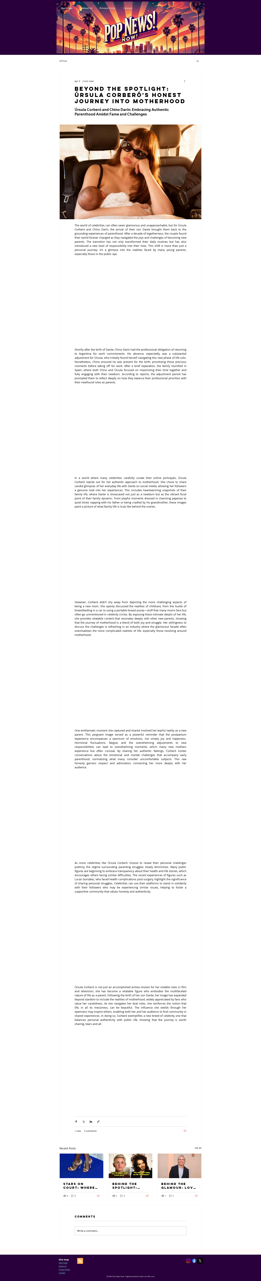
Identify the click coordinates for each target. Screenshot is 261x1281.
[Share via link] (98, 839)
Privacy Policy (64, 987)
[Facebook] (194, 978)
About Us (62, 984)
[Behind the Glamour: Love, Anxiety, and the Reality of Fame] (179, 883)
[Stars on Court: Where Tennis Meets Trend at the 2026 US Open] (81, 883)
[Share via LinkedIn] (90, 839)
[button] (197, 61)
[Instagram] (188, 978)
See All (198, 865)
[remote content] (130, 281)
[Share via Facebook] (76, 839)
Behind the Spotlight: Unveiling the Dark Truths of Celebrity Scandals (130, 903)
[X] (200, 978)
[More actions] (184, 81)
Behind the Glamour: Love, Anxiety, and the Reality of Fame (179, 903)
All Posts (63, 61)
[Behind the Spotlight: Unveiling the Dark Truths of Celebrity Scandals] (130, 883)
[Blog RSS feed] (80, 979)
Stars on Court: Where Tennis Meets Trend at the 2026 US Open (79, 903)
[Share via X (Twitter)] (83, 839)
